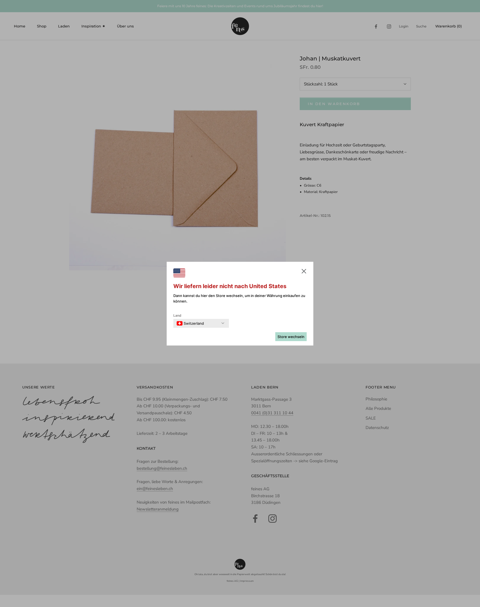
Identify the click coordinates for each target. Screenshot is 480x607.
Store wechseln (291, 336)
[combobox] (190, 323)
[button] (304, 272)
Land (177, 315)
